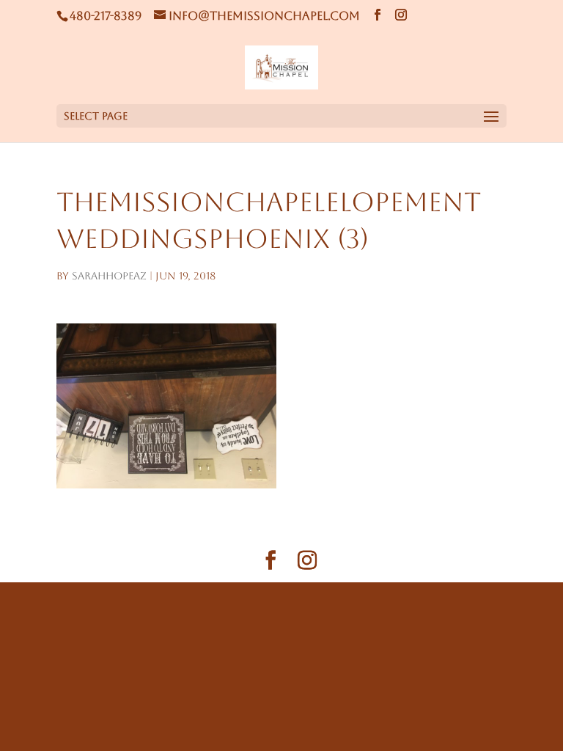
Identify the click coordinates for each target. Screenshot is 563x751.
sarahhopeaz (109, 276)
